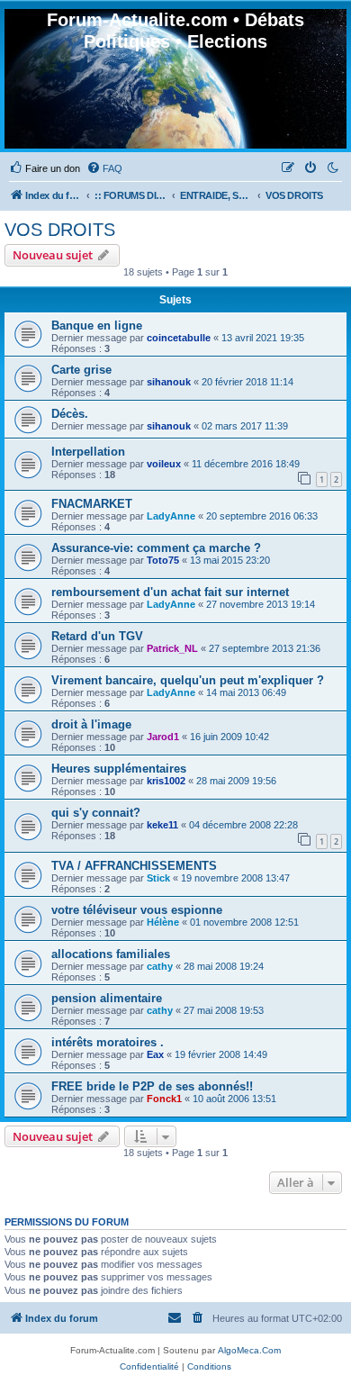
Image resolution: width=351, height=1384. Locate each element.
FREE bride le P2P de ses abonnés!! (152, 1086)
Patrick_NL (172, 648)
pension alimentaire (106, 998)
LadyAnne (171, 516)
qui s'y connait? (95, 812)
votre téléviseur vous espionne (136, 910)
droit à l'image (91, 724)
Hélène (163, 922)
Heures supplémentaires (118, 768)
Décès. (69, 414)
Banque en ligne (96, 325)
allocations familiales (110, 954)
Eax (155, 1054)
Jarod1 (163, 736)
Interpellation (88, 451)
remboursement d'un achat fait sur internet (170, 592)
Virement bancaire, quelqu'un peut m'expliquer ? (187, 680)
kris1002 (166, 780)
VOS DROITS (59, 230)
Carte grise (81, 369)
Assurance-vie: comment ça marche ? (156, 548)
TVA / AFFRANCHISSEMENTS (134, 866)
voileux (164, 463)
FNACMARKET (91, 504)
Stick (158, 878)
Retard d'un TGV (97, 636)
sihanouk (169, 381)
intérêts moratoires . (107, 1042)
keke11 (162, 824)
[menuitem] (44, 168)
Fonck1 (164, 1098)
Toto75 (163, 560)
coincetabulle (179, 337)
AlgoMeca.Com (249, 1350)
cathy (160, 966)
